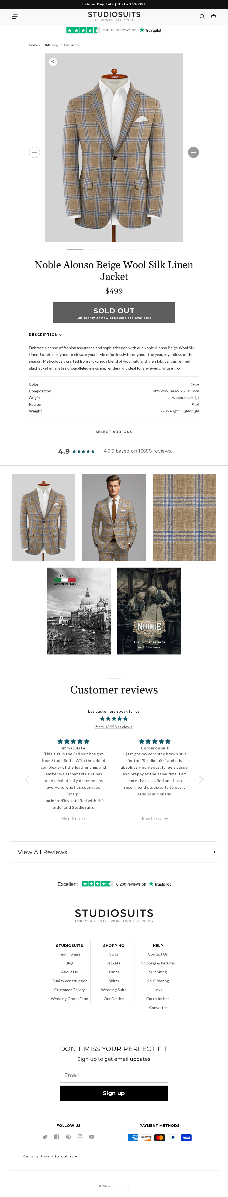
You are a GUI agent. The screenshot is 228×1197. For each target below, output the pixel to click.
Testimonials (69, 954)
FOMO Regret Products (59, 45)
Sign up (114, 1093)
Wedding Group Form (69, 998)
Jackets (113, 963)
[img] (114, 719)
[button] (14, 16)
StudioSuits (120, 1186)
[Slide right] (193, 152)
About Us (69, 971)
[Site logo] (114, 916)
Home (33, 45)
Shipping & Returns (158, 963)
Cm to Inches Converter (158, 1003)
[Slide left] (34, 152)
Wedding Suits (114, 989)
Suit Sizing (158, 971)
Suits (113, 954)
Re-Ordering (158, 980)
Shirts (114, 980)
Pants (114, 971)
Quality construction (69, 980)
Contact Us (158, 954)
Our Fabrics (114, 998)
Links (157, 989)
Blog (69, 963)
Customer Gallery (69, 989)
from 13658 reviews (114, 726)
